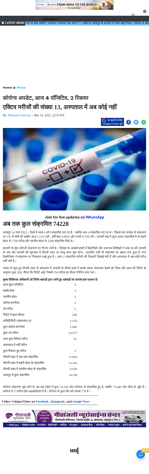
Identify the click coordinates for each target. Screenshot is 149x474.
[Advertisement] (74, 56)
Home (7, 87)
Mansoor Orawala (19, 115)
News (21, 87)
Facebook (42, 401)
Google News (81, 401)
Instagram (57, 401)
